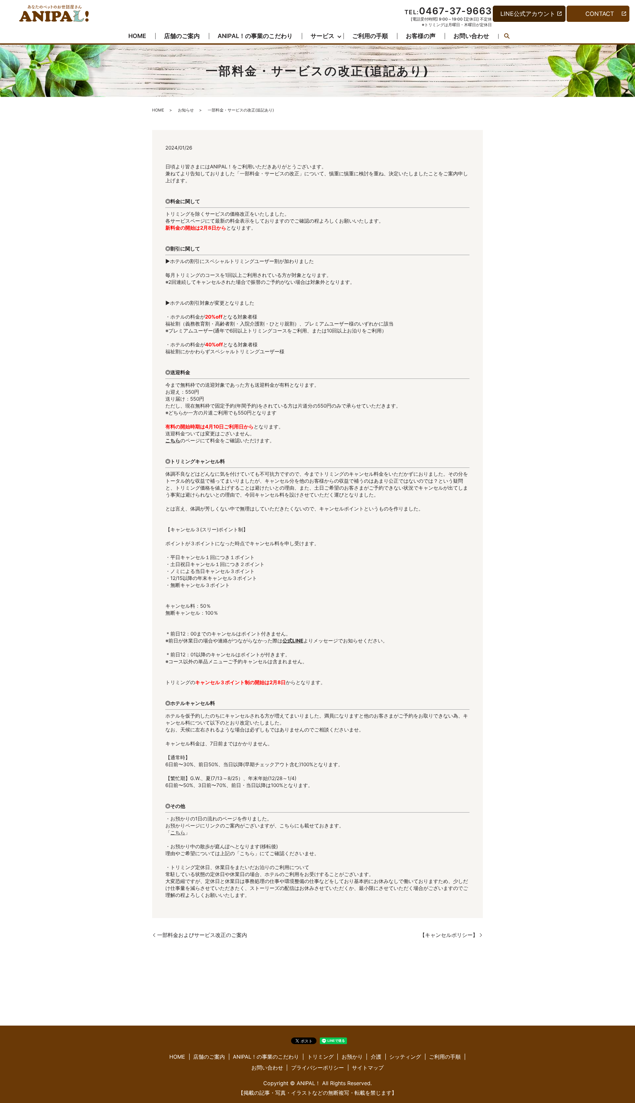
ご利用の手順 (370, 35)
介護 (376, 1056)
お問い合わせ (471, 35)
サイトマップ (368, 1067)
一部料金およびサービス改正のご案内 (202, 935)
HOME (137, 35)
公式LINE (292, 641)
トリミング (320, 1056)
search (507, 36)
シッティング (405, 1056)
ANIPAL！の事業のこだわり (255, 35)
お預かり (352, 1056)
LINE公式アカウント (527, 13)
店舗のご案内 (182, 35)
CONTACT (599, 13)
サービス (322, 35)
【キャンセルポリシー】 (449, 935)
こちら (177, 832)
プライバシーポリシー (317, 1067)
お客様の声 (421, 35)
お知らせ (186, 110)
